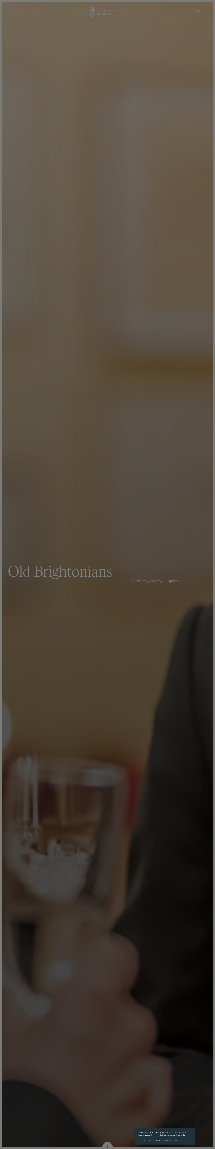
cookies (156, 1132)
